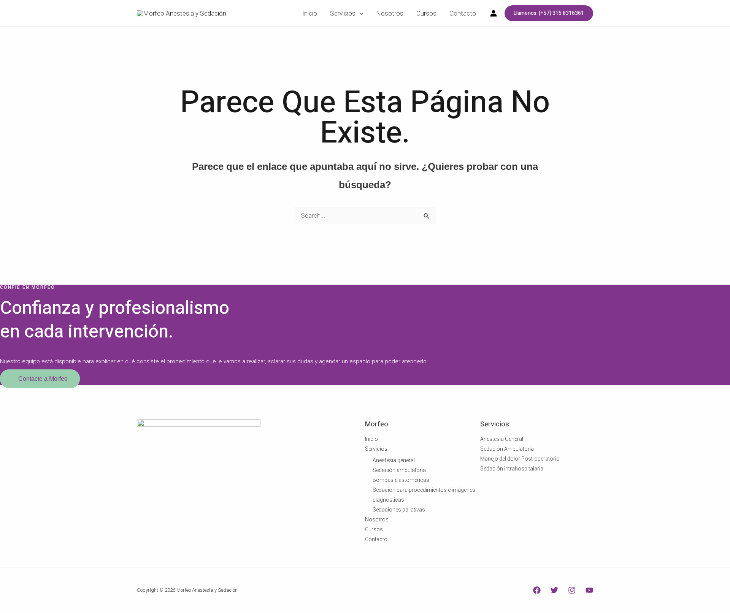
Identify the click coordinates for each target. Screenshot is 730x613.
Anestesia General (501, 439)
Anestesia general (394, 460)
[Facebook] (537, 590)
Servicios (376, 449)
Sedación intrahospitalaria (511, 469)
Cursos (374, 529)
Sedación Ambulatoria (507, 449)
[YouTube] (589, 590)
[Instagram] (572, 590)
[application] (359, 13)
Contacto (376, 539)
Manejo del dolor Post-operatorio (520, 459)
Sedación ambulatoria (399, 470)
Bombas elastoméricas (401, 480)
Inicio (371, 439)
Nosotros (377, 519)
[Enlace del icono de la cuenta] (493, 13)
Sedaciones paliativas (399, 510)
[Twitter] (554, 590)
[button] (549, 13)
